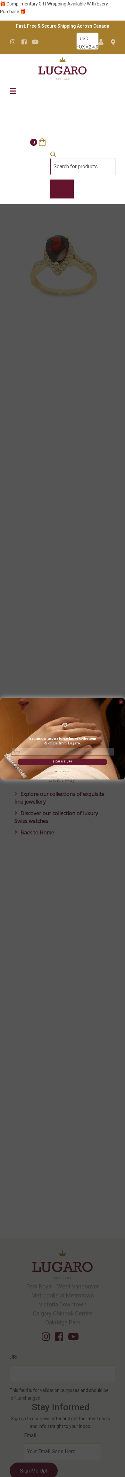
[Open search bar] (53, 155)
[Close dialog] (121, 701)
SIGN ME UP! (62, 761)
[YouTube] (35, 42)
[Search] (62, 189)
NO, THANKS (62, 771)
